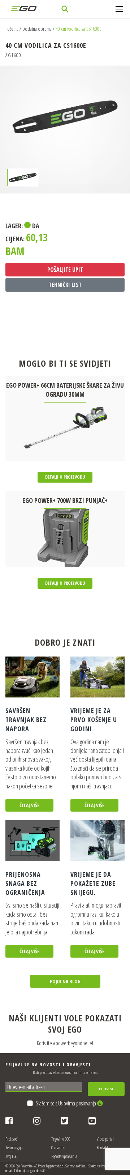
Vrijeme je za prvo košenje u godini (93, 719)
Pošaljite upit (65, 270)
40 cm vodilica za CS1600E (78, 28)
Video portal (105, 1139)
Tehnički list (65, 285)
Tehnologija (14, 1148)
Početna (11, 28)
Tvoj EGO (11, 1156)
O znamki (58, 1148)
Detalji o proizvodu (65, 477)
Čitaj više (29, 805)
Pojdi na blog (65, 981)
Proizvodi (11, 1139)
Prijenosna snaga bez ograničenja (25, 883)
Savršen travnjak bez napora (26, 719)
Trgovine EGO (60, 1139)
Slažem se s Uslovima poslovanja (66, 1103)
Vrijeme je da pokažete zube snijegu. (93, 883)
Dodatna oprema (37, 28)
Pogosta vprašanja (64, 1156)
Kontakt (102, 1148)
